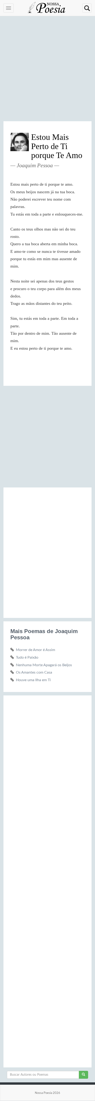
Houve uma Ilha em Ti (33, 680)
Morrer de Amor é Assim (35, 650)
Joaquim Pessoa (35, 165)
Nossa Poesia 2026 (47, 1093)
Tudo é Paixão (27, 657)
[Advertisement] (47, 70)
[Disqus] (47, 551)
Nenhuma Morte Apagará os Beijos (44, 665)
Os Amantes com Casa (34, 672)
